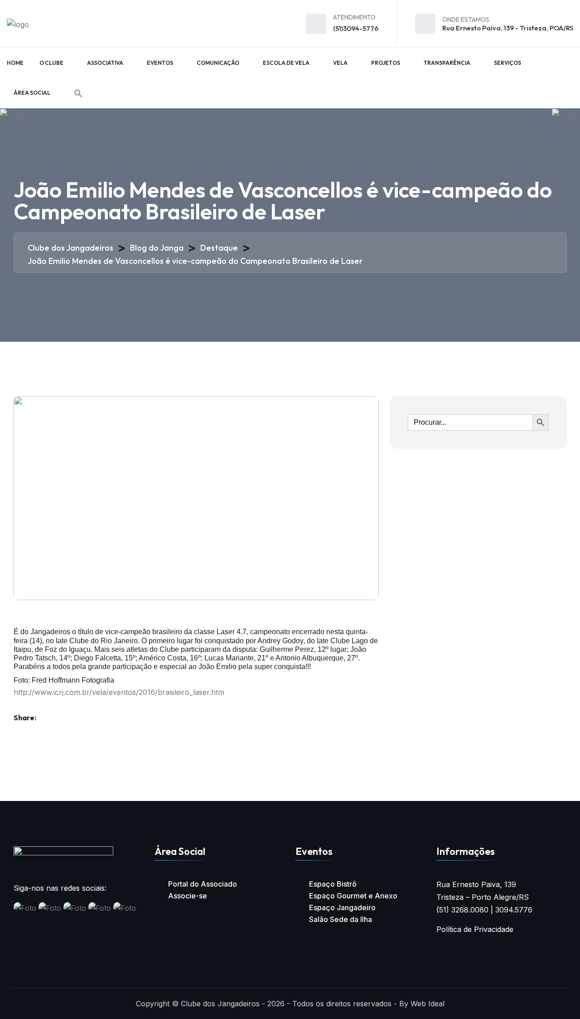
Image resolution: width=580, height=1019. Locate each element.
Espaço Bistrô (333, 883)
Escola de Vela (286, 62)
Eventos (160, 62)
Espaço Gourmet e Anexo (353, 895)
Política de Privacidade (474, 929)
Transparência (447, 62)
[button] (78, 93)
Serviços (507, 62)
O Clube (51, 62)
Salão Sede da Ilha (340, 919)
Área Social (32, 92)
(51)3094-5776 (355, 28)
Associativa (105, 62)
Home (15, 62)
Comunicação (218, 62)
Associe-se (187, 895)
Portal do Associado (202, 883)
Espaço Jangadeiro (342, 907)
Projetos (385, 62)
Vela (340, 62)
